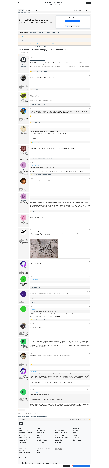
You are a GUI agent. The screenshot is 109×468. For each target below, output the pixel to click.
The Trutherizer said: (35, 392)
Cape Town (26, 174)
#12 (89, 261)
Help (84, 419)
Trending (40, 442)
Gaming (39, 435)
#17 (89, 339)
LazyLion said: (34, 196)
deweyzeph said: (34, 295)
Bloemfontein (25, 273)
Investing (76, 437)
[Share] (88, 58)
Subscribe (88, 3)
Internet (40, 437)
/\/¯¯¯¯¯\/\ (26, 138)
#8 (89, 178)
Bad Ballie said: (34, 371)
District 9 (26, 190)
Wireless (58, 442)
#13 (89, 276)
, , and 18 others (43, 142)
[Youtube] (30, 463)
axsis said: (33, 309)
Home (87, 419)
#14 (89, 291)
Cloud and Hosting (62, 432)
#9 (89, 193)
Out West (26, 105)
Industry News (51, 7)
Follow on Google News (43, 463)
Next (23, 54)
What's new (28, 10)
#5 (89, 126)
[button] (32, 10)
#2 (89, 75)
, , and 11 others (41, 174)
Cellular (40, 432)
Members (35, 10)
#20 (89, 389)
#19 (89, 368)
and (36, 122)
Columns (76, 432)
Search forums (27, 12)
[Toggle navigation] (19, 3)
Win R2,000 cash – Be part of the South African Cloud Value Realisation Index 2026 (40, 40)
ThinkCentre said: (34, 129)
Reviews (58, 439)
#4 (89, 108)
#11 (89, 229)
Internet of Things (61, 437)
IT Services (23, 439)
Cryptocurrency (25, 434)
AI (56, 428)
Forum (43, 7)
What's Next (61, 7)
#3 (89, 93)
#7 (89, 162)
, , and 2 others (40, 71)
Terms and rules (72, 419)
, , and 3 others (39, 89)
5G (20, 428)
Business (76, 430)
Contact (40, 450)
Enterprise (59, 434)
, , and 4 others (39, 104)
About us (40, 447)
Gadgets (22, 435)
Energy (39, 434)
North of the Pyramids (24, 159)
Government (59, 435)
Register (73, 21)
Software (58, 440)
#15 (89, 306)
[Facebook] (20, 463)
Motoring (40, 439)
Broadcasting (60, 430)
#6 (89, 146)
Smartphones (42, 440)
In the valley (26, 365)
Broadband (41, 430)
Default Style (22, 419)
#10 (89, 215)
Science (76, 439)
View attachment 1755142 (36, 401)
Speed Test (78, 7)
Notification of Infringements (66, 447)
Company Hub (69, 7)
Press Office (36, 7)
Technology (77, 440)
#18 (89, 353)
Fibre (75, 434)
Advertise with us (43, 448)
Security (22, 440)
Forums (21, 10)
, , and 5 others (39, 319)
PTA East (26, 335)
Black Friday (23, 430)
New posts (20, 12)
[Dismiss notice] (89, 32)
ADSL (39, 428)
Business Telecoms (25, 432)
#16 (89, 323)
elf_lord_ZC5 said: (34, 279)
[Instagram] (33, 463)
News (29, 7)
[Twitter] (23, 463)
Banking (76, 428)
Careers (40, 452)
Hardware (76, 435)
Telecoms (22, 442)
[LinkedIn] (26, 463)
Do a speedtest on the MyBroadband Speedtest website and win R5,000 (37, 43)
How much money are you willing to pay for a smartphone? (44, 32)
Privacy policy (79, 419)
